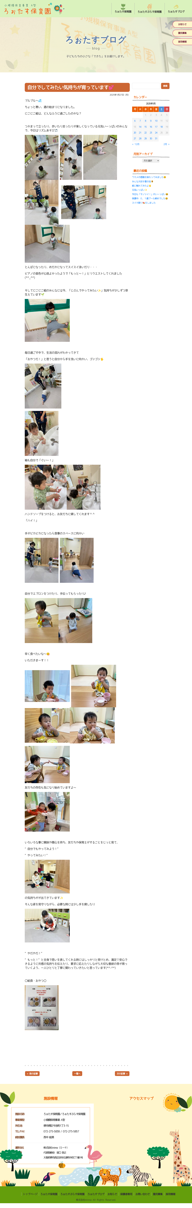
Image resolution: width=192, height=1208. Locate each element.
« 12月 (135, 144)
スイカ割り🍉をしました (144, 203)
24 (156, 133)
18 (161, 127)
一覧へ (77, 1074)
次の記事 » (122, 1074)
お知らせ (182, 24)
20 (135, 133)
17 (156, 127)
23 (151, 133)
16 (151, 127)
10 (156, 121)
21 (140, 133)
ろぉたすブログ (96, 1194)
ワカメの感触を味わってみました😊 (149, 177)
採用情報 (182, 42)
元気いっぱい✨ (139, 190)
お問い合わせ (142, 1194)
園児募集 (182, 33)
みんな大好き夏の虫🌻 (142, 181)
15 (145, 127)
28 (140, 138)
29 (145, 138)
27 (135, 138)
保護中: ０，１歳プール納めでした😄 (150, 198)
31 (156, 138)
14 (140, 127)
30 (151, 138)
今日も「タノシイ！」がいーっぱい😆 (150, 194)
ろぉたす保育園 (48, 1194)
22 (145, 133)
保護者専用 (126, 1194)
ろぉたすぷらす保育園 (72, 1194)
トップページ (30, 1194)
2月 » (167, 144)
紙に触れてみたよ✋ (141, 186)
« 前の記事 (32, 1074)
